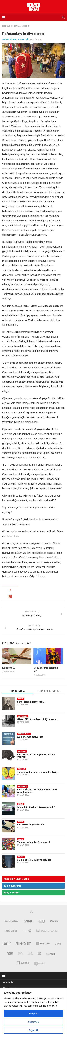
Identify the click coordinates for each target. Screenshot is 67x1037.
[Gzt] (41, 922)
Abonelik (8, 982)
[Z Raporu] (43, 944)
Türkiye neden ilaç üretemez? (33, 842)
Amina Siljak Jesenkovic (15, 39)
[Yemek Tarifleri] (54, 922)
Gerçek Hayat (23, 734)
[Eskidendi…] (16, 656)
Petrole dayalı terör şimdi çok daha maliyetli (36, 755)
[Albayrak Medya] (31, 912)
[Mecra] (10, 931)
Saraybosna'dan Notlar (16, 26)
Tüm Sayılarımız (12, 885)
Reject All (33, 1030)
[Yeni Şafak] (11, 922)
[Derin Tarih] (6, 944)
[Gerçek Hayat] (10, 954)
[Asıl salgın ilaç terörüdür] (8, 826)
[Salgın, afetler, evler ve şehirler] (8, 861)
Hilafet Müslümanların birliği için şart (37, 719)
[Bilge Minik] (30, 954)
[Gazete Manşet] (47, 931)
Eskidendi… (8, 667)
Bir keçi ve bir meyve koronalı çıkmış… (38, 772)
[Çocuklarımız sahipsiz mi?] (48, 656)
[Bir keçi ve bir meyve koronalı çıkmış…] (8, 773)
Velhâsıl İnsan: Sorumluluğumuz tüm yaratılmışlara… (37, 790)
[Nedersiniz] (39, 962)
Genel (20, 839)
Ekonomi (22, 751)
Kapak (20, 699)
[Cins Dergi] (58, 944)
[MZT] (26, 931)
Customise (33, 1022)
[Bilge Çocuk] (20, 954)
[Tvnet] (29, 922)
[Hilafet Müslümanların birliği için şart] (8, 721)
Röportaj (22, 716)
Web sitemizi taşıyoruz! (30, 737)
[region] (33, 1012)
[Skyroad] (50, 953)
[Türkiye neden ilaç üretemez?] (8, 844)
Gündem (21, 769)
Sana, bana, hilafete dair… (31, 701)
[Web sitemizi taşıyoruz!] (8, 738)
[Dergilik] (23, 962)
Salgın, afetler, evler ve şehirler (34, 859)
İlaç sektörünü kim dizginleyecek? (36, 807)
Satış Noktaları (11, 892)
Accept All (33, 1013)
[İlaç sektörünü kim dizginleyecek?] (8, 808)
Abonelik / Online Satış (16, 879)
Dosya (21, 857)
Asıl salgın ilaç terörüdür (30, 824)
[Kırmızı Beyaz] (39, 954)
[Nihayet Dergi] (23, 944)
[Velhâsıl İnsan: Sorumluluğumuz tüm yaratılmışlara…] (8, 791)
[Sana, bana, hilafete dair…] (8, 703)
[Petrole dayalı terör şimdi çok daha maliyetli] (8, 756)
